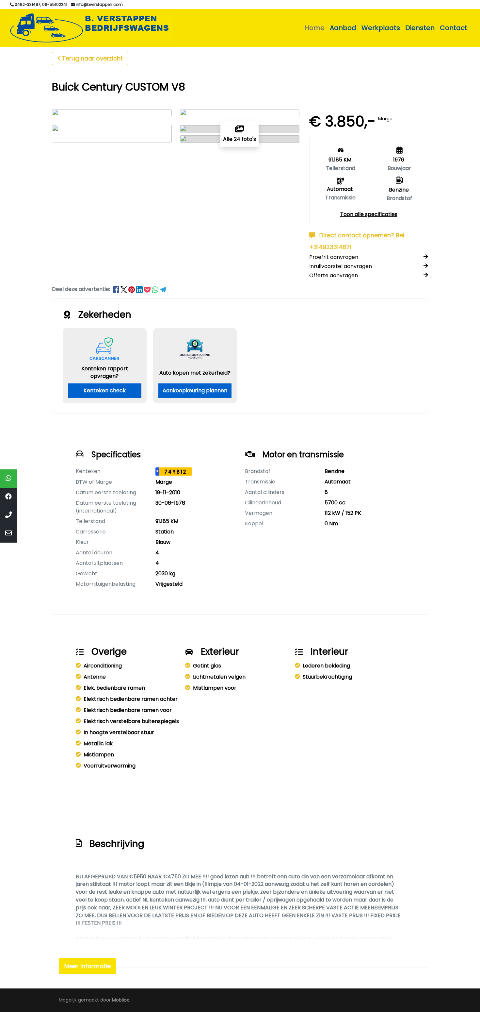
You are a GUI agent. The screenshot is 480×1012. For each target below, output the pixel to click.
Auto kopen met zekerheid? (195, 373)
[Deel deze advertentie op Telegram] (163, 289)
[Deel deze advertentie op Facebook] (116, 289)
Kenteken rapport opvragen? (104, 372)
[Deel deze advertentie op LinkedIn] (140, 289)
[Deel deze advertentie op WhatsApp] (156, 289)
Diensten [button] (420, 27)
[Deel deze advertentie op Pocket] (148, 289)
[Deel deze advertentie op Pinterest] (132, 289)
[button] (368, 214)
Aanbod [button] (343, 27)
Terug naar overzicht (92, 58)
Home (315, 27)
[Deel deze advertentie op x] (123, 289)
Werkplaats (380, 27)
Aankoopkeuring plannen (195, 390)
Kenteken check (105, 390)
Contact (453, 27)
